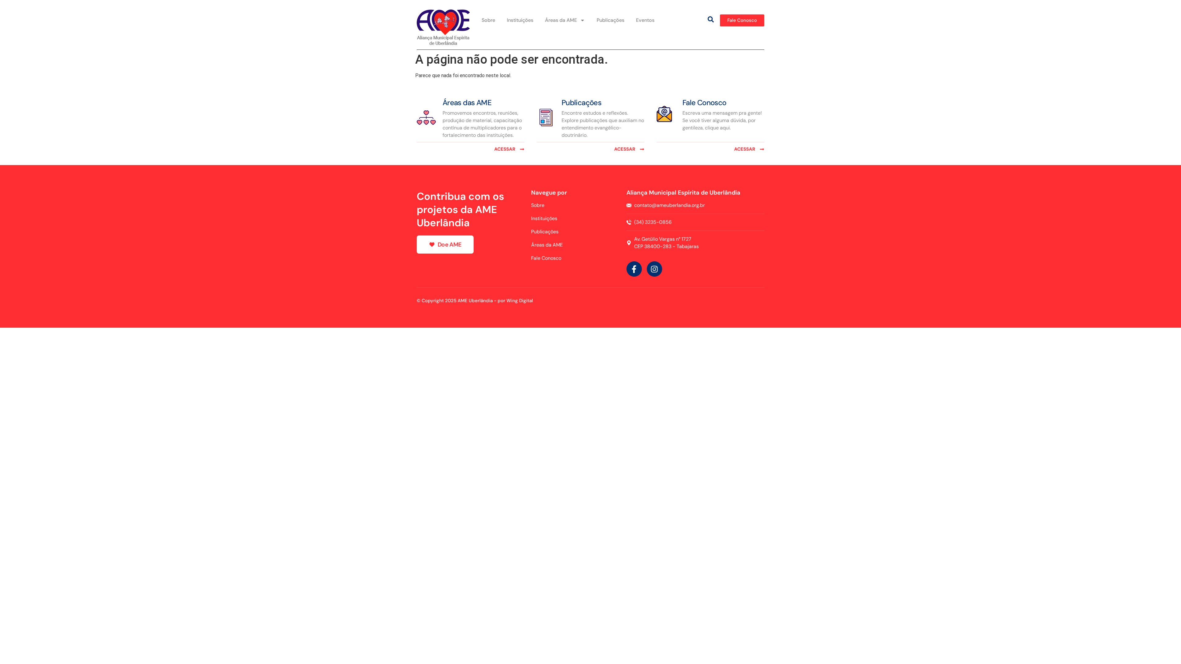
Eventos (645, 20)
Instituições (520, 20)
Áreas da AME (561, 20)
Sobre (488, 20)
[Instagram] (654, 269)
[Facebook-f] (634, 269)
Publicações (610, 20)
